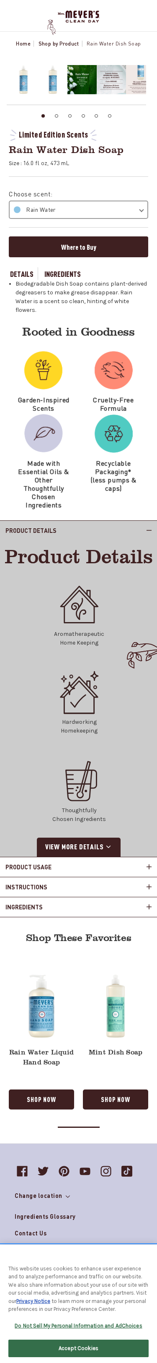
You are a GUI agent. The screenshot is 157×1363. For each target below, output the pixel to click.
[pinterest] (64, 1171)
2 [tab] (56, 116)
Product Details (31, 530)
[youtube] (85, 1171)
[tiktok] (126, 1171)
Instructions (26, 887)
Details (21, 274)
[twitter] (43, 1171)
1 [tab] (43, 116)
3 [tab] (70, 116)
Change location (39, 1195)
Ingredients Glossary (45, 1216)
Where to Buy (78, 246)
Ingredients (62, 274)
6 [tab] (109, 116)
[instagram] (105, 1171)
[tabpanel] (21, 79)
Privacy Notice (33, 1301)
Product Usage (28, 867)
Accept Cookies (78, 1348)
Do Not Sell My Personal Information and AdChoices (78, 1326)
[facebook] (22, 1171)
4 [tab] (83, 116)
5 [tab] (96, 116)
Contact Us (30, 1233)
